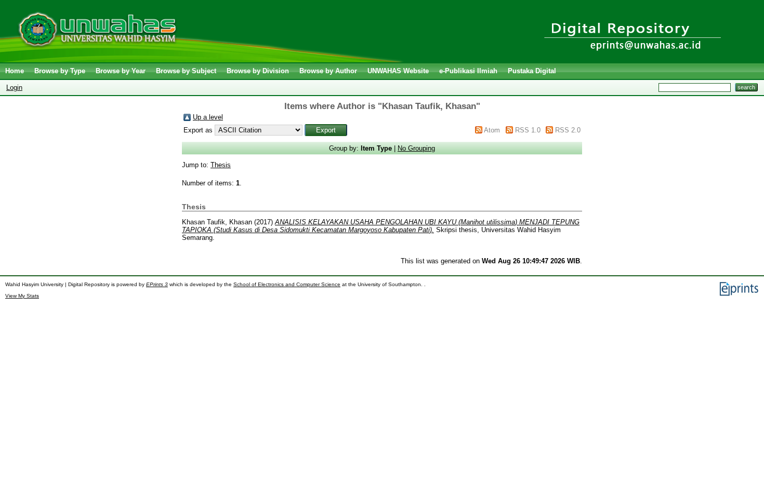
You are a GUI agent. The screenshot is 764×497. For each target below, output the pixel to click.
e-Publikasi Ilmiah (468, 71)
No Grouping (416, 148)
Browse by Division (258, 71)
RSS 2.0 (568, 130)
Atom (492, 130)
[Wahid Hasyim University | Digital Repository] (204, 60)
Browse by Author (328, 71)
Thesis (220, 165)
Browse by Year (121, 71)
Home (14, 71)
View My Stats (22, 296)
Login (14, 87)
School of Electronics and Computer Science (286, 284)
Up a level (208, 117)
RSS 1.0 (528, 130)
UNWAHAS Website (398, 71)
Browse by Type (59, 71)
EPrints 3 (157, 284)
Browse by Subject (186, 71)
